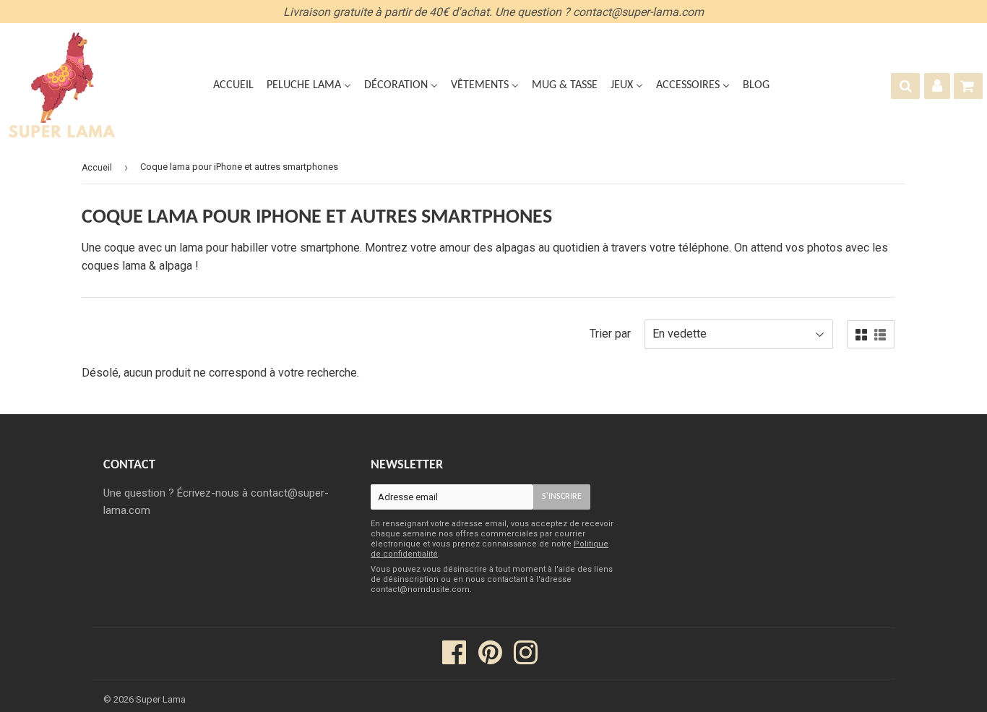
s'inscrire (562, 496)
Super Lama (161, 699)
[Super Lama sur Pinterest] (490, 659)
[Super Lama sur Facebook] (454, 659)
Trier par (610, 333)
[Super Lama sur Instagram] (525, 659)
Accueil (97, 168)
